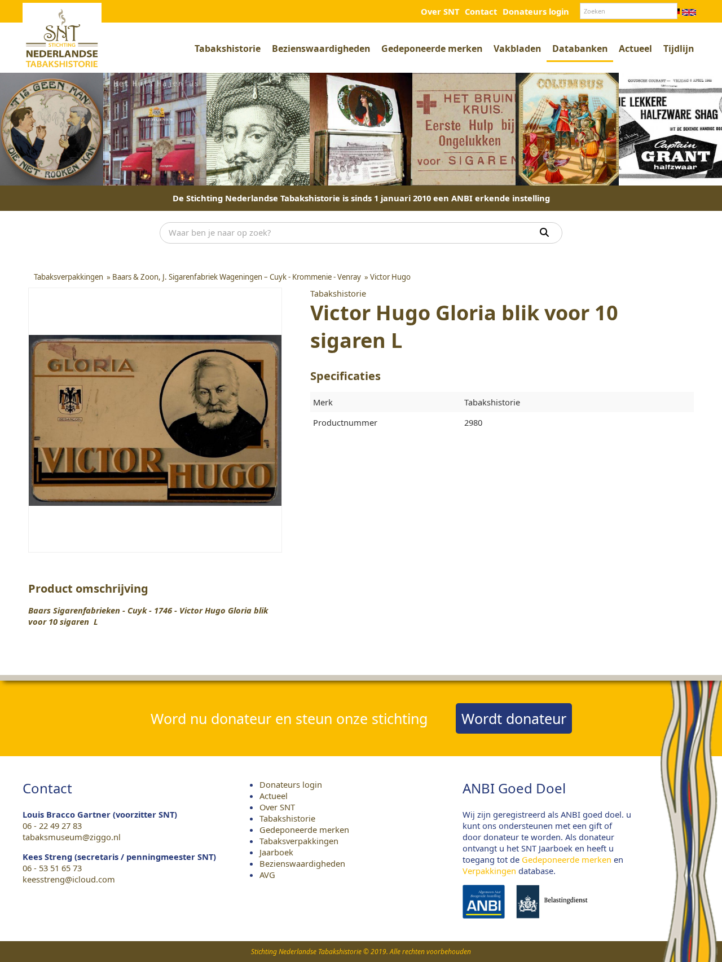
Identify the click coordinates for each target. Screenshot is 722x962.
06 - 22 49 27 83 (52, 825)
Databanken (579, 48)
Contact (481, 11)
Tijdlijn (678, 48)
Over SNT (440, 11)
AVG (267, 874)
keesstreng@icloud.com (69, 879)
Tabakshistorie (228, 48)
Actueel (635, 48)
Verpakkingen (489, 870)
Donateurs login (536, 11)
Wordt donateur (513, 718)
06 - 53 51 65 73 (52, 867)
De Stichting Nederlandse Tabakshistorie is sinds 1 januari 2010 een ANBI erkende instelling (361, 198)
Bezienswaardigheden (321, 48)
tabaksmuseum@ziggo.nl (72, 836)
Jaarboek (276, 852)
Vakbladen (517, 48)
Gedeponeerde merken (431, 48)
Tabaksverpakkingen (298, 840)
